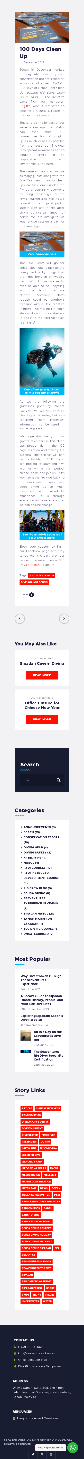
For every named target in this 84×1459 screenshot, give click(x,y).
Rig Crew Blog (35, 888)
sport (50, 1288)
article (27, 1108)
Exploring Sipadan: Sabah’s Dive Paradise (42, 1018)
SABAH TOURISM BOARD (36, 1221)
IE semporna (48, 1148)
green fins (29, 1148)
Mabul (54, 1168)
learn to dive (31, 1155)
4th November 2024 (34, 1025)
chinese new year (48, 1108)
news (44, 1188)
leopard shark (32, 1161)
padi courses (31, 1208)
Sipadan (27, 1274)
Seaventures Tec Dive (36, 1268)
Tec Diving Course (39, 929)
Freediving (33, 857)
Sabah (48, 1208)
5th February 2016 (42, 698)
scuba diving (34, 893)
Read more (42, 675)
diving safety (35, 852)
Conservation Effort (41, 837)
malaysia (50, 1175)
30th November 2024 (35, 1009)
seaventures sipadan (36, 1261)
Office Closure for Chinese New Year (42, 705)
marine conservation (36, 1181)
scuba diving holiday (36, 1234)
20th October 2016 (41, 658)
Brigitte (25, 106)
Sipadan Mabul (36, 913)
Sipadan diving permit (37, 1281)
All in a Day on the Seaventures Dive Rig (48, 1036)
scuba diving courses (36, 1228)
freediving (29, 1141)
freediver (48, 1135)
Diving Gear (33, 847)
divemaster (30, 1135)
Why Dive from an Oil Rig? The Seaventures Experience (41, 980)
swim (25, 1294)
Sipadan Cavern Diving (42, 663)
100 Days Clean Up (42, 575)
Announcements (37, 827)
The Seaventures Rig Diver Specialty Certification (48, 1056)
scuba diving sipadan (36, 1248)
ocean (56, 1188)
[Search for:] (41, 780)
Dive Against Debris (34, 582)
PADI (57, 1195)
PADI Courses (35, 868)
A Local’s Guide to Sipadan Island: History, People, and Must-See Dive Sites (42, 1000)
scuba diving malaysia (37, 1241)
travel (49, 1294)
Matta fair (29, 1188)
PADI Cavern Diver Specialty (41, 1201)
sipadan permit (32, 1288)
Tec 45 (37, 1294)
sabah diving (30, 1215)
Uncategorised (36, 934)
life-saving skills (34, 1168)
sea (57, 1248)
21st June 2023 (44, 1045)
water (47, 1301)
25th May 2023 (44, 1064)
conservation (31, 1115)
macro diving (31, 1175)
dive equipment (32, 1128)
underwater (30, 1301)
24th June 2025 (31, 989)
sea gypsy (28, 1254)
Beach (29, 832)
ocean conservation (36, 1195)
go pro (45, 1141)
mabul (29, 862)
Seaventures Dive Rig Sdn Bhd (29, 1439)
